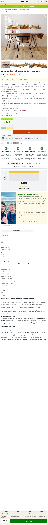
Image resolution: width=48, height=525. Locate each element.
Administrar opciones (5, 521)
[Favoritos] (43, 1)
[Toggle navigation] (1, 1)
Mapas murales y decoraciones (10, 9)
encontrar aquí (24, 311)
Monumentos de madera (25, 9)
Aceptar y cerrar (28, 521)
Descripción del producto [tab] (14, 163)
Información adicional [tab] (34, 163)
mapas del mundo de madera (28, 310)
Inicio (2, 9)
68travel (6, 77)
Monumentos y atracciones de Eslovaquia (9, 11)
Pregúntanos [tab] (31, 166)
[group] (24, 37)
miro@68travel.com (17, 307)
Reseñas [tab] (24, 163)
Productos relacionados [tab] (20, 166)
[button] (45, 36)
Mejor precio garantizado (9, 126)
